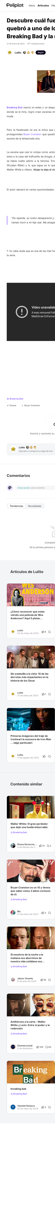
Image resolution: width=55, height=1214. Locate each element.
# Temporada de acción (22, 1077)
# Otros (40, 1077)
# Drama (15, 876)
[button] (50, 586)
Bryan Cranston (32, 134)
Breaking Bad (20, 832)
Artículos (43, 5)
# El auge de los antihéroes (24, 1010)
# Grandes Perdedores (22, 812)
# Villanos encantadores (23, 943)
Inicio (32, 5)
